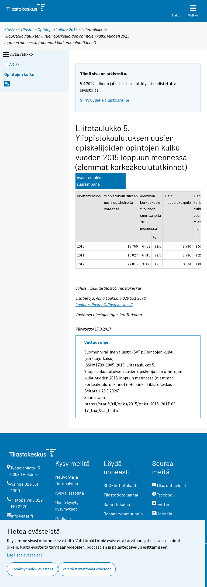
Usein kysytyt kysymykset (67, 505)
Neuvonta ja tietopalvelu (66, 480)
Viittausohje (96, 342)
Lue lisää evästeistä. (25, 555)
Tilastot (27, 29)
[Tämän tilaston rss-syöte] (7, 85)
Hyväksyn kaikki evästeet (32, 568)
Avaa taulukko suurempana (90, 181)
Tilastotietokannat (121, 494)
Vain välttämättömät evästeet (87, 568)
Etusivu (10, 29)
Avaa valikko (21, 54)
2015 (73, 29)
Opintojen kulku (51, 29)
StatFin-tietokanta (121, 485)
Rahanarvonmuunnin (123, 513)
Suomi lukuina (117, 504)
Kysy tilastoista (69, 492)
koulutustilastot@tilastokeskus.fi (104, 304)
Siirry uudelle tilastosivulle (104, 100)
